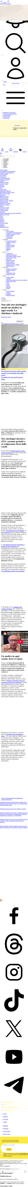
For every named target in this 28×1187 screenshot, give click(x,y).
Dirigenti (2, 186)
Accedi (5, 81)
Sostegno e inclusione (5, 203)
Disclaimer (5, 1128)
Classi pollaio (3, 189)
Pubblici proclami (4, 227)
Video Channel (3, 170)
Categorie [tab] (6, 160)
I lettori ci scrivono (4, 179)
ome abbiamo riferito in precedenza (13, 571)
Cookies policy (6, 1131)
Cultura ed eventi (4, 209)
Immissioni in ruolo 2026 (9, 112)
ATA (1, 188)
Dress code (2, 195)
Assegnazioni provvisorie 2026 (7, 171)
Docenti (2, 185)
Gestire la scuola (4, 184)
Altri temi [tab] (6, 164)
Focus (1, 216)
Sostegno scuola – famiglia (12, 264)
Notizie (2, 218)
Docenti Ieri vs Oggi (5, 193)
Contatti (5, 1122)
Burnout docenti (4, 202)
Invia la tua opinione (8, 1110)
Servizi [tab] (5, 167)
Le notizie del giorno (5, 178)
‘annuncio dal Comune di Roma (11, 608)
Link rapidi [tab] (6, 159)
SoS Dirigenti (6, 116)
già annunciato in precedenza (15, 530)
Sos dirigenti (3, 175)
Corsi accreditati (4, 223)
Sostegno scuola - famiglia (6, 200)
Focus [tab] (5, 162)
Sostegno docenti (4, 199)
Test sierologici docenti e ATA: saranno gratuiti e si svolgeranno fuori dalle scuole (13, 373)
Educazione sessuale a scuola (7, 192)
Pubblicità (2, 225)
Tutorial (2, 221)
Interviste (2, 220)
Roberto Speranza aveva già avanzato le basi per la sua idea (13, 681)
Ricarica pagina (4, 1186)
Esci (4, 84)
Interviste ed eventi (4, 214)
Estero (1, 206)
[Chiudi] (0, 154)
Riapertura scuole (14, 798)
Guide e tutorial (7, 115)
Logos (1, 217)
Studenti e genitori (4, 204)
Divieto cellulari (4, 198)
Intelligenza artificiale (5, 191)
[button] (15, 43)
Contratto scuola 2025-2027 (10, 114)
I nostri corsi (6, 118)
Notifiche (5, 1116)
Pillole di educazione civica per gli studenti (10, 213)
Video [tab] (5, 165)
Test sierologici (8, 799)
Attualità (2, 181)
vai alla (6, 1173)
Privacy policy (6, 1134)
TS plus (2, 224)
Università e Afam (4, 207)
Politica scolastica (4, 182)
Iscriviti (9, 1149)
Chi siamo (5, 1119)
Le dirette (2, 211)
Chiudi (10, 1186)
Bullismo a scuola (4, 196)
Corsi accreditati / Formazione (10, 1107)
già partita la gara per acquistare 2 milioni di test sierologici (12, 545)
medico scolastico (5, 798)
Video (4, 1104)
